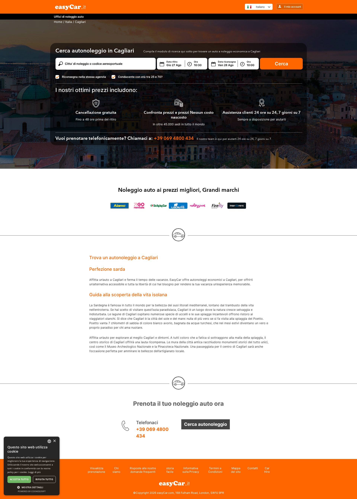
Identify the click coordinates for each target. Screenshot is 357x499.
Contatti (252, 468)
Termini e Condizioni (215, 469)
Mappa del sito (236, 469)
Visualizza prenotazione (96, 469)
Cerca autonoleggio (205, 424)
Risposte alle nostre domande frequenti (143, 469)
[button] (31, 487)
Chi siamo (116, 469)
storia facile (170, 469)
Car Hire (267, 469)
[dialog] (32, 466)
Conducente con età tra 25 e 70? (140, 77)
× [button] (54, 441)
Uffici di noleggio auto (69, 16)
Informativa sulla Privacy (190, 469)
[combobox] (49, 441)
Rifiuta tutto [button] (44, 479)
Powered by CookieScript (32, 491)
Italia (68, 22)
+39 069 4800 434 (152, 433)
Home (58, 22)
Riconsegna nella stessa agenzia (84, 77)
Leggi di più (34, 472)
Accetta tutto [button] (19, 479)
